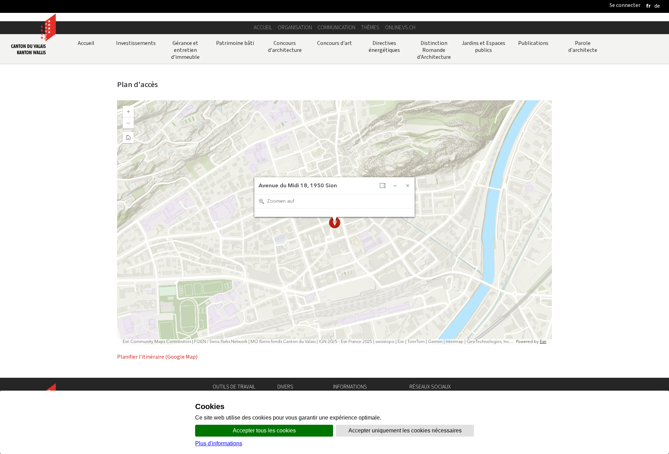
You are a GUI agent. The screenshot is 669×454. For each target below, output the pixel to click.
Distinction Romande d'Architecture (434, 50)
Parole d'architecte (582, 46)
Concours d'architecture (285, 46)
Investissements (136, 43)
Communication (336, 27)
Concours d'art (334, 43)
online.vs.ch (400, 27)
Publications (533, 43)
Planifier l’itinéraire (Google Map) (157, 356)
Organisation (295, 27)
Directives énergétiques (384, 46)
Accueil (263, 27)
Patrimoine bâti (235, 43)
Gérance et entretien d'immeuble (185, 50)
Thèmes (370, 27)
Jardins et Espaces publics (483, 46)
